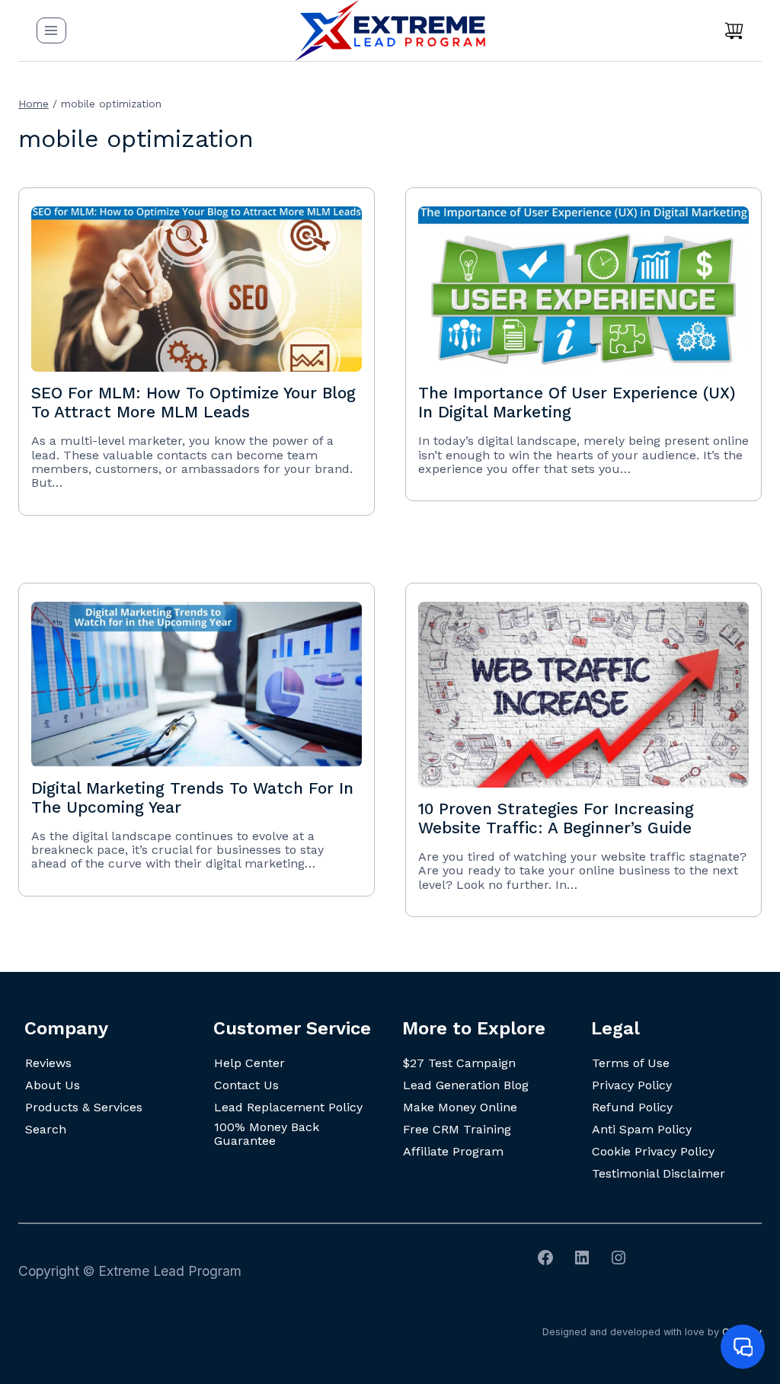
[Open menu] (51, 30)
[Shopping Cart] (733, 30)
